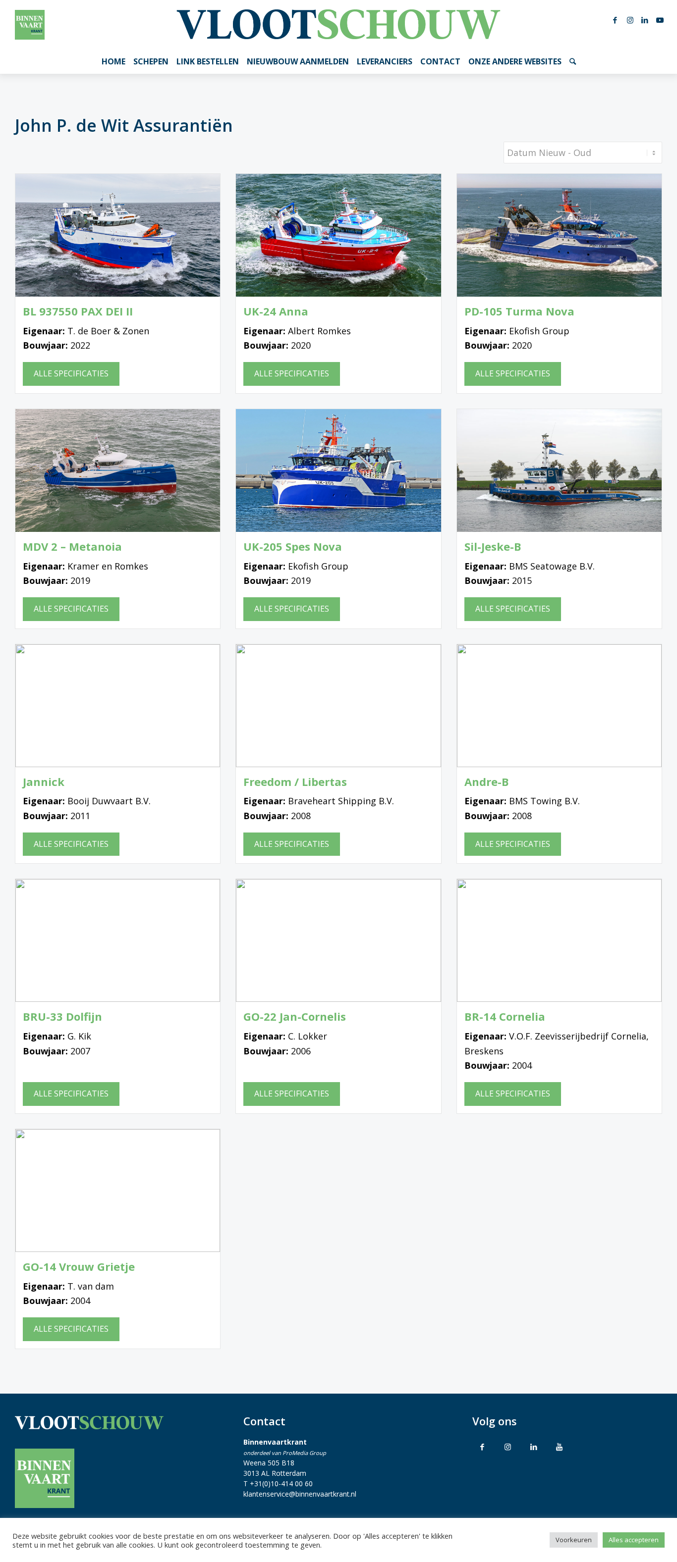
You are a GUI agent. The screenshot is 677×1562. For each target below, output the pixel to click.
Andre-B (486, 782)
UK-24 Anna (275, 311)
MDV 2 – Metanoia (72, 546)
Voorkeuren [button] (574, 1539)
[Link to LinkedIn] (534, 1447)
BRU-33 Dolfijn (62, 1016)
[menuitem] (113, 61)
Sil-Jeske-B (492, 546)
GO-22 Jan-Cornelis (294, 1016)
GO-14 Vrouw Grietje (79, 1266)
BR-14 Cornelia (504, 1016)
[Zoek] (572, 61)
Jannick (43, 782)
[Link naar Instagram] (629, 20)
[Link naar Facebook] (615, 20)
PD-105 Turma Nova (519, 311)
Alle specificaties (71, 373)
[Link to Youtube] (559, 1447)
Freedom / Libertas (295, 782)
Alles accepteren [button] (634, 1539)
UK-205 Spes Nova (292, 546)
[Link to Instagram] (508, 1447)
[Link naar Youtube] (659, 20)
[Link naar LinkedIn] (644, 20)
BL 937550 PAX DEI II (78, 311)
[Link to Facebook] (482, 1447)
